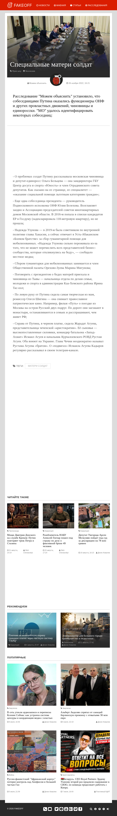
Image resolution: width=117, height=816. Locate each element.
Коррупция (49, 531)
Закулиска (13, 708)
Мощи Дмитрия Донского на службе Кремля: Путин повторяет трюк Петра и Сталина (21, 539)
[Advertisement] (58, 150)
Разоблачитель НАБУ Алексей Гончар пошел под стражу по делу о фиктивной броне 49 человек (58, 541)
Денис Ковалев (104, 553)
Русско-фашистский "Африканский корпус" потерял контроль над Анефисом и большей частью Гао (31, 782)
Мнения (61, 5)
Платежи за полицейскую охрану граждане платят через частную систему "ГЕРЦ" (31, 638)
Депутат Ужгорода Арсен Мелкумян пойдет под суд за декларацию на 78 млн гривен (92, 539)
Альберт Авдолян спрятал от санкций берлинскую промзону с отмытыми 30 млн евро (84, 715)
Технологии (68, 643)
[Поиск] (91, 809)
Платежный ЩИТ (103, 792)
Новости (44, 5)
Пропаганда (14, 531)
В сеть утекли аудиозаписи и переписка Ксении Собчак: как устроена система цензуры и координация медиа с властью (29, 715)
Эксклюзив (30, 71)
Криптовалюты (68, 775)
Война (11, 775)
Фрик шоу (16, 71)
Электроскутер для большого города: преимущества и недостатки (82, 637)
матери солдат (38, 366)
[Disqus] (58, 455)
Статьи (76, 5)
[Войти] (108, 809)
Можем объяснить (37, 83)
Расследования (97, 5)
